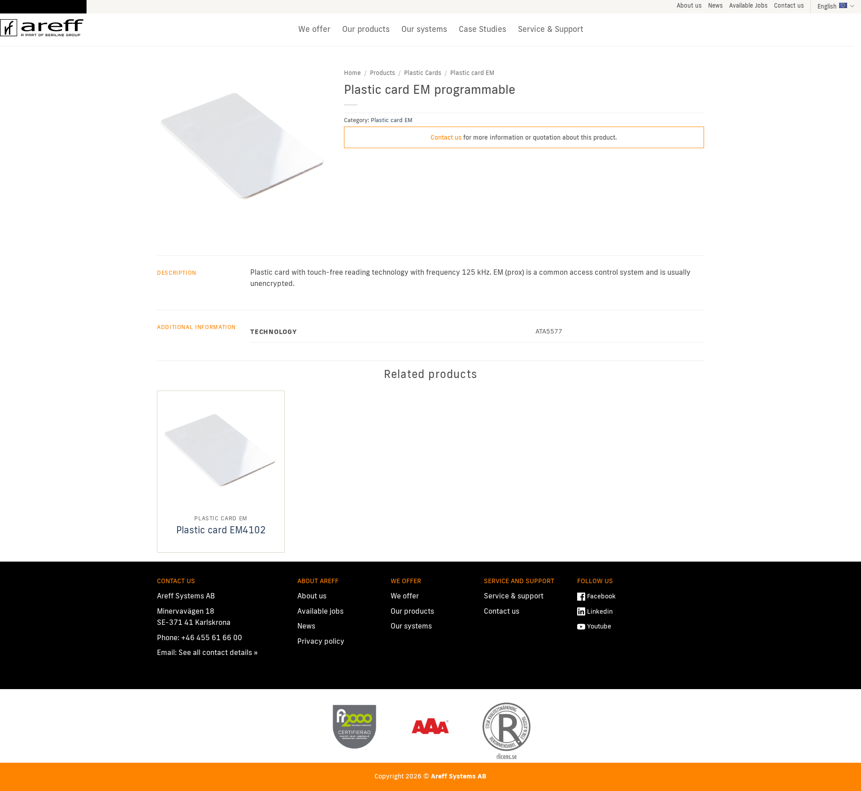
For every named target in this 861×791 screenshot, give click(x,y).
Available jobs (320, 610)
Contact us (789, 5)
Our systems (424, 29)
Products (382, 73)
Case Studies (482, 29)
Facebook (601, 596)
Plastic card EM (472, 73)
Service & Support (550, 29)
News (715, 5)
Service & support (514, 595)
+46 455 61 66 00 (211, 637)
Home (352, 73)
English (827, 6)
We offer (314, 29)
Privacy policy (320, 641)
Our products (366, 29)
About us (689, 5)
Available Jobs (748, 5)
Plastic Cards (422, 73)
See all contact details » (218, 652)
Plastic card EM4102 (221, 530)
